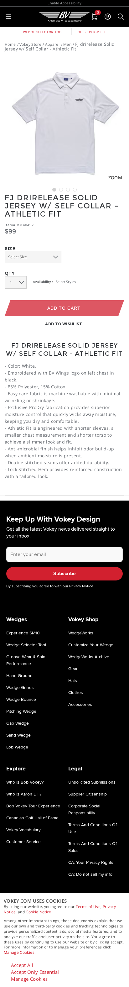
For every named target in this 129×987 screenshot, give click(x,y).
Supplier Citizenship (87, 794)
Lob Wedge (17, 747)
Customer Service (23, 841)
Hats (72, 680)
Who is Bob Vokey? (25, 782)
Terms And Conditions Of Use (92, 828)
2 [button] (61, 190)
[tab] (94, 16)
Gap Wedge (17, 723)
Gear (73, 668)
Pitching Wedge (21, 711)
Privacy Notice (81, 586)
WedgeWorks (80, 633)
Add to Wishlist (63, 324)
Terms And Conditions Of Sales (92, 847)
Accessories (80, 704)
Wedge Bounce (21, 699)
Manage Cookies (19, 952)
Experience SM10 (23, 633)
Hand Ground (19, 675)
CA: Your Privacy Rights (90, 862)
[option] (64, 121)
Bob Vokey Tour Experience (33, 806)
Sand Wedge (18, 735)
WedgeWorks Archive (88, 656)
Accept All (22, 965)
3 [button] (68, 190)
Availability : (43, 281)
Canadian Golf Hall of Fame (32, 818)
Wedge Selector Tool (43, 32)
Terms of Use (88, 906)
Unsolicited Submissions (92, 782)
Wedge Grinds (20, 687)
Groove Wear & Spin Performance (25, 660)
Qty (9, 273)
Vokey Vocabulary (23, 829)
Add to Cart (64, 308)
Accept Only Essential (35, 972)
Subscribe (64, 574)
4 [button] (75, 190)
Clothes (75, 692)
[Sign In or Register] (107, 16)
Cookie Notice (38, 912)
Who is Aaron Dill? (23, 794)
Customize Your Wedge (90, 645)
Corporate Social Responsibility (84, 809)
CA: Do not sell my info (90, 874)
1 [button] (54, 190)
